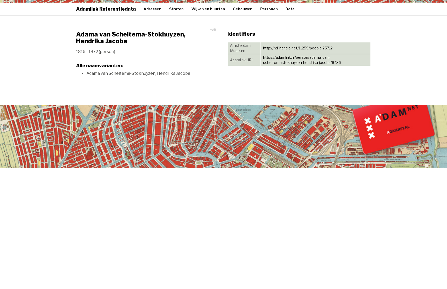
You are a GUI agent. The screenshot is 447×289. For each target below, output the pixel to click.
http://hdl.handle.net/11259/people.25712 (298, 48)
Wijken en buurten (208, 9)
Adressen (152, 9)
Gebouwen (242, 9)
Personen (269, 9)
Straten (176, 9)
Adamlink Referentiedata (106, 9)
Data (290, 9)
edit (213, 30)
